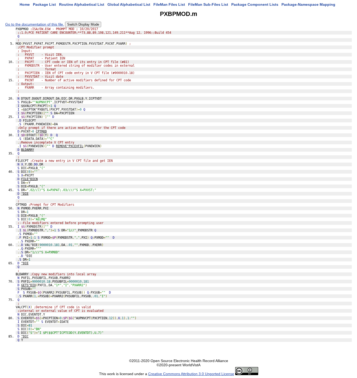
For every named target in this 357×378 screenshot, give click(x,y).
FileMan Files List (169, 4)
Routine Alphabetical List (81, 4)
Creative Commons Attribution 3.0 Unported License (191, 374)
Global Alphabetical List (128, 4)
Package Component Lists (254, 4)
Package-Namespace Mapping (308, 4)
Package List (44, 4)
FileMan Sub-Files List (208, 4)
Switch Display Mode (83, 24)
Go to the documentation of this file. (34, 24)
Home (25, 4)
